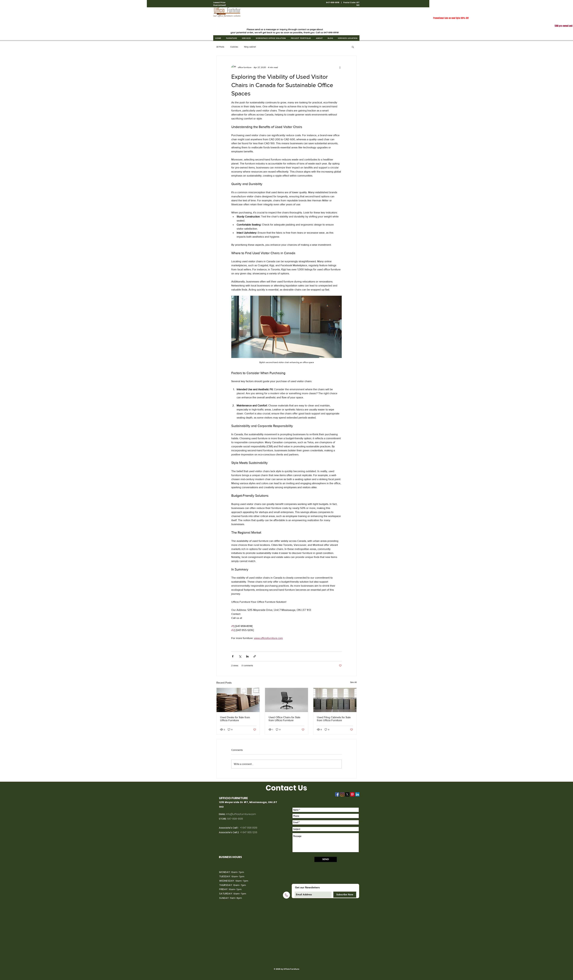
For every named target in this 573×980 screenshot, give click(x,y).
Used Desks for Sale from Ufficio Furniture (235, 719)
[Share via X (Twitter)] (240, 656)
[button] (231, 38)
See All (353, 682)
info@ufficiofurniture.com (241, 814)
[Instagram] (342, 794)
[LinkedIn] (357, 794)
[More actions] (340, 67)
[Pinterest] (352, 794)
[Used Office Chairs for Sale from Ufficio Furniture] (286, 700)
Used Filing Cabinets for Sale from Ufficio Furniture (334, 719)
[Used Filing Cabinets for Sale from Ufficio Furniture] (334, 700)
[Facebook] (337, 794)
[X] (347, 794)
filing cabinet (250, 47)
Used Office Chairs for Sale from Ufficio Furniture (284, 719)
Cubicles (234, 47)
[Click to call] (286, 895)
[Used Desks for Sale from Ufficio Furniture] (238, 700)
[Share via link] (254, 656)
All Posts (220, 47)
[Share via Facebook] (232, 656)
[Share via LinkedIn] (247, 656)
